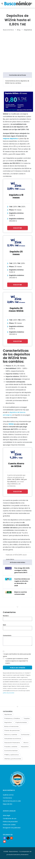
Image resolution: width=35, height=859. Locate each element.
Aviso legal (6, 815)
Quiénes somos (8, 795)
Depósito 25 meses (16, 253)
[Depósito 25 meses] (16, 243)
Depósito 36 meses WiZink (16, 309)
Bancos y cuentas (10, 734)
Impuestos (25, 747)
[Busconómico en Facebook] (4, 838)
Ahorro (26, 742)
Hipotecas (8, 714)
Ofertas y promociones (12, 759)
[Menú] (31, 4)
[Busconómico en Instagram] (11, 838)
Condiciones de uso (9, 818)
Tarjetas (27, 718)
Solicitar (17, 228)
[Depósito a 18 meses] (16, 186)
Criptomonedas (21, 722)
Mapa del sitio (7, 804)
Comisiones (25, 734)
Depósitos (28, 30)
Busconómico (8, 30)
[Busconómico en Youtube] (4, 841)
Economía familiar (11, 751)
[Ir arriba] (30, 855)
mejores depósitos (10, 138)
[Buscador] (2, 4)
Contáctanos (7, 798)
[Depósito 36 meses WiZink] (16, 299)
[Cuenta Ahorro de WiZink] (16, 455)
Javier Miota (10, 559)
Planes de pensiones (12, 730)
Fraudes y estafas (10, 747)
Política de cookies (9, 825)
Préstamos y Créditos (12, 718)
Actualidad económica (12, 738)
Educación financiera (12, 742)
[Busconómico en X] (8, 838)
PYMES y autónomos (11, 755)
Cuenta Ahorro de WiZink (16, 465)
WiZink (11, 424)
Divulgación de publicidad (11, 828)
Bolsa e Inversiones (11, 726)
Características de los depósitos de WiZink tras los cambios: (17, 82)
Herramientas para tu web (12, 801)
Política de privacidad (10, 822)
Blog (18, 30)
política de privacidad (8, 693)
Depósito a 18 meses (16, 196)
